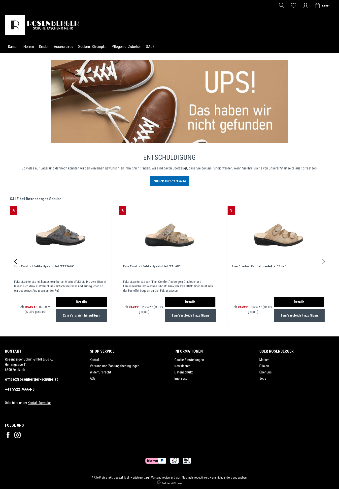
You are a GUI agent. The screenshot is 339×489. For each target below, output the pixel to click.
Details (81, 302)
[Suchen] (282, 5)
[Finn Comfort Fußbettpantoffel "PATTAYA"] (60, 235)
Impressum (182, 378)
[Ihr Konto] (305, 5)
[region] (169, 261)
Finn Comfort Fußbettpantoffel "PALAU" (151, 266)
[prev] (15, 261)
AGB (93, 378)
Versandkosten (160, 477)
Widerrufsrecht (100, 372)
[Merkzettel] (294, 5)
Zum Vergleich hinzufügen (81, 315)
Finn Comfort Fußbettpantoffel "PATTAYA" (44, 266)
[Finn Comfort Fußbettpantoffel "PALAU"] (169, 235)
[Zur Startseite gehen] (43, 25)
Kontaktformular (39, 403)
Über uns (265, 372)
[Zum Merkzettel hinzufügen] (102, 215)
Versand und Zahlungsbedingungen (114, 366)
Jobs (262, 378)
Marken (264, 360)
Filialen (264, 366)
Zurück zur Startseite (169, 181)
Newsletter (182, 366)
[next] (323, 261)
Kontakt (95, 360)
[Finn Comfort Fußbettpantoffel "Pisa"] (278, 235)
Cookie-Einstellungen (189, 360)
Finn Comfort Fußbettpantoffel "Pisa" (259, 266)
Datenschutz (183, 372)
